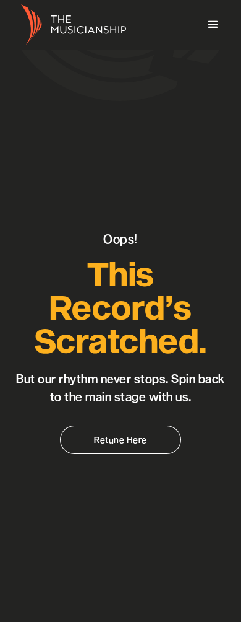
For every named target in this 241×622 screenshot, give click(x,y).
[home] (70, 25)
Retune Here (120, 439)
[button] (213, 24)
